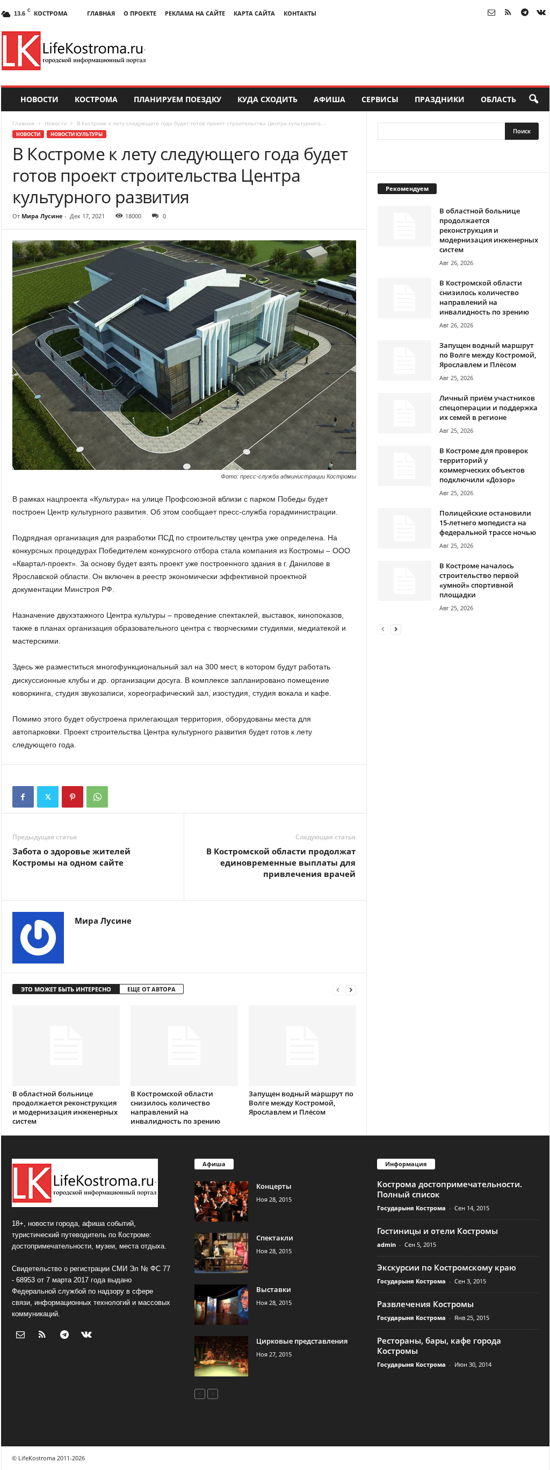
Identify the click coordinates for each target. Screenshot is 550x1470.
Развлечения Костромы (425, 1303)
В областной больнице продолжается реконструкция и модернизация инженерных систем (65, 1107)
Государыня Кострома (411, 1208)
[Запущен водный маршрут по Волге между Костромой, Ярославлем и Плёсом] (302, 1045)
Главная (101, 13)
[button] (533, 99)
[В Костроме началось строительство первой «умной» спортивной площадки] (404, 581)
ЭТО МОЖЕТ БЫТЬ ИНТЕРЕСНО (66, 989)
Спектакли (274, 1238)
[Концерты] (221, 1201)
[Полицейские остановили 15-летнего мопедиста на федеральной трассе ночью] (404, 528)
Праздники (440, 99)
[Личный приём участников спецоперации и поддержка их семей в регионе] (404, 413)
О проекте (140, 13)
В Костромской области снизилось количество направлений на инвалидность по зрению (175, 1107)
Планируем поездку (177, 99)
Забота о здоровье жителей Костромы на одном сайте (71, 857)
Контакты (300, 13)
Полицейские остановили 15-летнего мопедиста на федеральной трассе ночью (487, 522)
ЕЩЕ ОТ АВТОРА (151, 989)
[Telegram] (524, 13)
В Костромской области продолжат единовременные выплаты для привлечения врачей (281, 862)
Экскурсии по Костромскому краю (446, 1267)
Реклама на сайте (195, 13)
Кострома (96, 99)
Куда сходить (267, 99)
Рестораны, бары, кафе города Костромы (439, 1345)
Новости (39, 99)
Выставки (273, 1289)
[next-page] (350, 989)
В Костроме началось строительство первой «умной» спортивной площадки (479, 580)
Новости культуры (76, 134)
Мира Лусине (42, 216)
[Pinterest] (72, 797)
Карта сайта (254, 13)
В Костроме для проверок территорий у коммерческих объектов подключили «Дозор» (483, 465)
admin (386, 1244)
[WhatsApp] (97, 797)
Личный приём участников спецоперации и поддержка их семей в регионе (488, 407)
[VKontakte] (541, 13)
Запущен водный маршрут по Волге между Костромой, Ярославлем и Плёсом (301, 1103)
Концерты (274, 1186)
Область (498, 99)
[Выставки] (221, 1305)
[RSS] (508, 13)
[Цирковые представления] (221, 1356)
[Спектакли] (221, 1253)
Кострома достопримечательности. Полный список (449, 1189)
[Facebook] (23, 797)
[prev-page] (337, 989)
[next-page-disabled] (212, 1393)
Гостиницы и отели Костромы (437, 1230)
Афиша (329, 99)
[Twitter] (48, 797)
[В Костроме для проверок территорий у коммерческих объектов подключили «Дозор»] (404, 466)
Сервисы (380, 99)
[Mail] (491, 13)
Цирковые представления (302, 1341)
